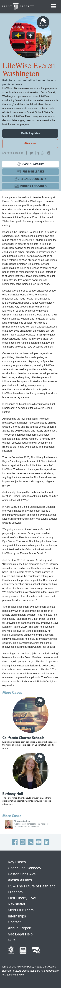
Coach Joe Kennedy (24, 868)
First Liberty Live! (22, 898)
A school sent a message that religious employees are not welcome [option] (26, 825)
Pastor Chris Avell (22, 874)
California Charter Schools (23, 737)
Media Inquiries (30, 133)
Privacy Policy (26, 966)
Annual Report (19, 928)
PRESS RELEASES (33, 171)
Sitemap (6, 970)
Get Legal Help (20, 934)
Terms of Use (9, 966)
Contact (14, 922)
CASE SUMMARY (33, 164)
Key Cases (17, 862)
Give (11, 940)
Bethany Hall (12, 793)
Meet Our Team (21, 910)
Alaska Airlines (20, 880)
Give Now (30, 143)
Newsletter (16, 904)
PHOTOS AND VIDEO (33, 186)
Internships (17, 916)
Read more (9, 829)
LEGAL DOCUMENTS (33, 178)
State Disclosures (46, 966)
